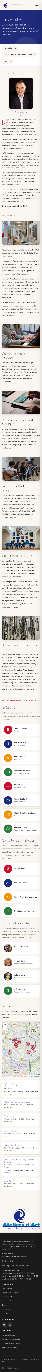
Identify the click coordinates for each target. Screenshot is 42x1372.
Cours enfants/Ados (9, 1297)
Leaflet (27, 1076)
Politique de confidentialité (12, 1339)
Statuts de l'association (11, 1343)
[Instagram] (10, 1324)
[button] (27, 1044)
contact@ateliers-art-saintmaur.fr (15, 1266)
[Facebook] (4, 1324)
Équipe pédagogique (10, 1293)
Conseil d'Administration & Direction (19, 55)
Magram (16, 1368)
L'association (7, 1288)
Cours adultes (7, 1301)
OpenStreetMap (35, 1076)
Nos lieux (8, 61)
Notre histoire (10, 48)
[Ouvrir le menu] (36, 4)
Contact (5, 1313)
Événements (6, 1309)
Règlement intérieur (9, 1347)
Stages (4, 1305)
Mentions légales (8, 1335)
